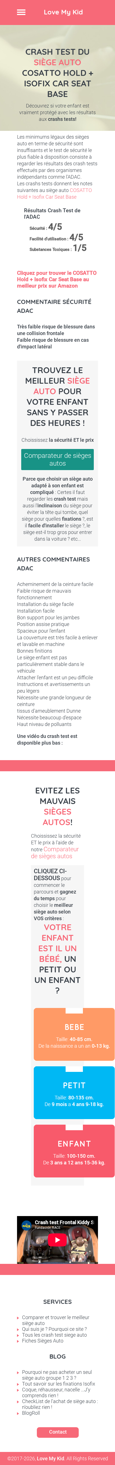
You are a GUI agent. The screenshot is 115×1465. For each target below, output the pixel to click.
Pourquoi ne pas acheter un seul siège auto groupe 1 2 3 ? (57, 1375)
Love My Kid (63, 12)
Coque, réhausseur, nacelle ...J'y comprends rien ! (56, 1392)
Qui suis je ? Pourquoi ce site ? (54, 1329)
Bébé (74, 1034)
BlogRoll (31, 1413)
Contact (58, 1432)
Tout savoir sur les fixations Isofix (58, 1384)
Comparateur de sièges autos (57, 459)
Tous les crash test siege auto (54, 1335)
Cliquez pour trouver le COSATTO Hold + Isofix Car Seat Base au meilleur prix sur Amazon (57, 279)
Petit (74, 1092)
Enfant (74, 1151)
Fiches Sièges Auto (42, 1341)
